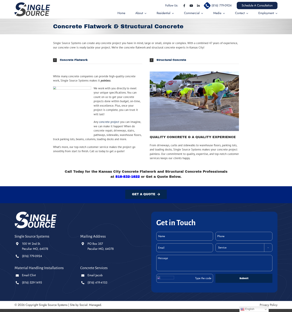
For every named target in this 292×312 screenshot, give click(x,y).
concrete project (109, 122)
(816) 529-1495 (32, 282)
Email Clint (29, 275)
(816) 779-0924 (32, 256)
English (249, 309)
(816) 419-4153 (97, 282)
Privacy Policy (268, 305)
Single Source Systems (53, 305)
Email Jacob (95, 275)
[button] (97, 60)
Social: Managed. (90, 305)
